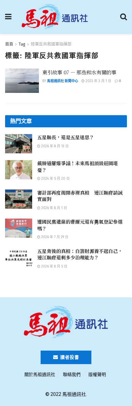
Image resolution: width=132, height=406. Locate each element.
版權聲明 (97, 374)
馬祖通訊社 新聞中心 (62, 81)
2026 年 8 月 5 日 (53, 266)
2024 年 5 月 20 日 (55, 179)
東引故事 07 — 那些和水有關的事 (79, 72)
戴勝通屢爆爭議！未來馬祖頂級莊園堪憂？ (77, 166)
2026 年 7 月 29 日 (54, 237)
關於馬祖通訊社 (39, 374)
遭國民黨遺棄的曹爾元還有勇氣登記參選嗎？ (80, 225)
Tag (22, 44)
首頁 (9, 44)
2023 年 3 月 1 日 (98, 81)
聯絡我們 (72, 374)
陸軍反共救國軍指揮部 (51, 44)
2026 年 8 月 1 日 (53, 208)
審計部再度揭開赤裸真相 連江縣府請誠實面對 (80, 196)
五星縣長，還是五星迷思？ (65, 137)
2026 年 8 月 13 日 (54, 146)
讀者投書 (69, 357)
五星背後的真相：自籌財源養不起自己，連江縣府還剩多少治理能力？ (80, 254)
